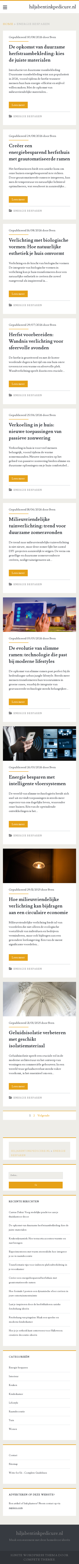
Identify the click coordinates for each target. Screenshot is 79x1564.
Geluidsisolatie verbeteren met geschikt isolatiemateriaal (39, 999)
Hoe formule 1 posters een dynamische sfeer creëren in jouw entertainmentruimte (38, 1293)
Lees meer (20, 105)
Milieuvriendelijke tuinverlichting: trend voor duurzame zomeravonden (37, 526)
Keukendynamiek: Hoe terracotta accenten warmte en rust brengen (37, 1240)
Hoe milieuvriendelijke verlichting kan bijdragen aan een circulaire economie (39, 866)
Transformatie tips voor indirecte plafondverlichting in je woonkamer (38, 1267)
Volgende (43, 1115)
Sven (53, 37)
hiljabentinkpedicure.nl (52, 7)
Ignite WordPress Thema (34, 1555)
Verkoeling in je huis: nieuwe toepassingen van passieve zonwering (35, 431)
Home (8, 24)
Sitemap (13, 1464)
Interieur (13, 1376)
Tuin (11, 1420)
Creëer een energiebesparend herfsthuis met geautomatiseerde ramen (39, 152)
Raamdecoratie (17, 1411)
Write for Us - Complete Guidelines (28, 1472)
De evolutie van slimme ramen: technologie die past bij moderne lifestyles (39, 614)
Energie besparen (27, 116)
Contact (13, 1455)
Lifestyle (13, 1402)
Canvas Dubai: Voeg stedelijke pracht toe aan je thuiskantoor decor (33, 1214)
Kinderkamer (16, 1394)
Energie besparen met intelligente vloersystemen (39, 743)
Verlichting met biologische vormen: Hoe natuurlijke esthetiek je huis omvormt (38, 247)
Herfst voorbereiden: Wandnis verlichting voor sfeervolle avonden (36, 341)
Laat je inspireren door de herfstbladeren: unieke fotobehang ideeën (35, 1306)
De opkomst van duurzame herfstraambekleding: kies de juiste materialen (37, 53)
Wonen (13, 1429)
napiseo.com (16, 1507)
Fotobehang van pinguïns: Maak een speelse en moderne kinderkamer (34, 1319)
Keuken (13, 1385)
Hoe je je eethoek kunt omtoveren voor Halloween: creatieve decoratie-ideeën (36, 1332)
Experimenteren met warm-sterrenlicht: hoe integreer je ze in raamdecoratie (38, 1254)
